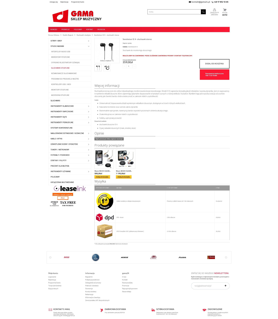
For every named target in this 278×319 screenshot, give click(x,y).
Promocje (65, 29)
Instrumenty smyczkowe (62, 112)
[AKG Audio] (95, 257)
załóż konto (214, 14)
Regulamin (89, 277)
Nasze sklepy (126, 291)
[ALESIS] (182, 257)
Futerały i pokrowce (60, 155)
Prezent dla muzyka (60, 166)
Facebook (101, 29)
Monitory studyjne (60, 90)
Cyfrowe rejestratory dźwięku (65, 63)
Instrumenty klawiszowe (62, 106)
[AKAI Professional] (66, 257)
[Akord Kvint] (153, 257)
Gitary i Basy (56, 41)
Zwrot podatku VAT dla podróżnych (97, 300)
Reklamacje (89, 294)
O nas (124, 277)
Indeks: (125, 47)
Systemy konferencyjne (61, 128)
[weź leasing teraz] (70, 188)
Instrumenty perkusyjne (62, 122)
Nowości (53, 29)
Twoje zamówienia (54, 286)
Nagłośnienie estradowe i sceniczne (67, 133)
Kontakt (89, 29)
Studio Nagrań (57, 46)
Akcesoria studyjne (60, 95)
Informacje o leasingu (92, 297)
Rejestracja (64, 2)
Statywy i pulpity (58, 161)
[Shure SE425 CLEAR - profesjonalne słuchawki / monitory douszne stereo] (125, 159)
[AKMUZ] (124, 257)
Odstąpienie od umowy (93, 283)
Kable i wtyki (56, 139)
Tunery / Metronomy (60, 150)
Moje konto (53, 273)
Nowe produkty (127, 283)
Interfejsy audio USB (60, 52)
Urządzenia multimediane (62, 182)
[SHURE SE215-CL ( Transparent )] (104, 159)
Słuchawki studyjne (60, 68)
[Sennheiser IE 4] (98, 67)
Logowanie (52, 277)
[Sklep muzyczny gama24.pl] (77, 15)
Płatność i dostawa (91, 286)
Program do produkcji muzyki (65, 79)
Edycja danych (53, 288)
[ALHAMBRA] (211, 257)
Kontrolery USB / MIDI (61, 84)
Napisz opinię (127, 43)
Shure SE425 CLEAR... (124, 171)
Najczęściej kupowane (129, 288)
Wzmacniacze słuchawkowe (64, 73)
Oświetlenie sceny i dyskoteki (64, 144)
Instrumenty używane (61, 171)
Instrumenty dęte (59, 117)
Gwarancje (89, 288)
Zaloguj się (54, 2)
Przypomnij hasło (77, 2)
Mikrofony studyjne (60, 57)
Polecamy (78, 29)
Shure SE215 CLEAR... (102, 171)
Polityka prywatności (92, 280)
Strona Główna (53, 35)
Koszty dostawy (90, 291)
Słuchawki (55, 101)
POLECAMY (55, 177)
